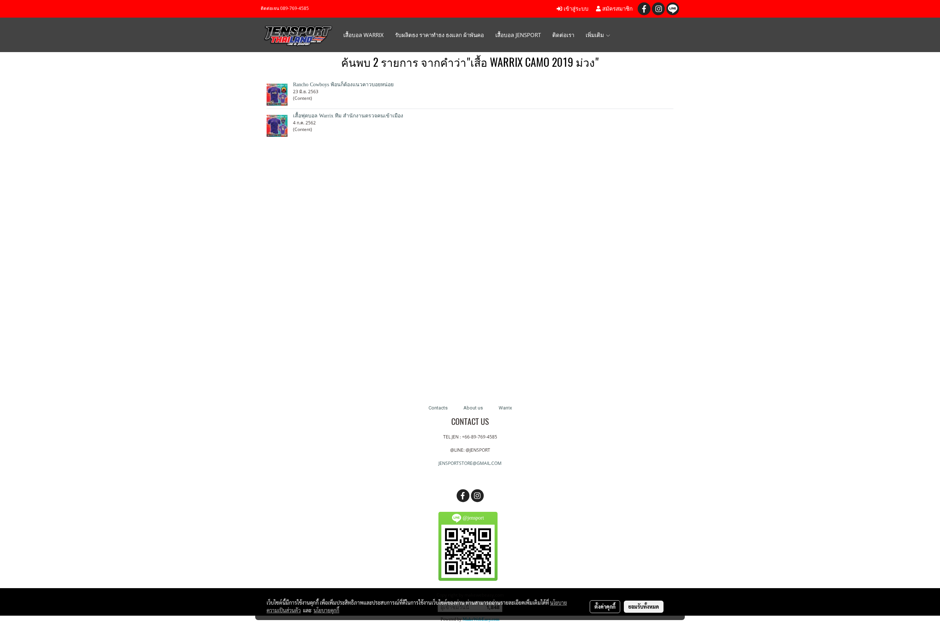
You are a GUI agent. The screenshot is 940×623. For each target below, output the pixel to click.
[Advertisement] (470, 275)
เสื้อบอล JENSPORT (518, 35)
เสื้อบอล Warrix (363, 35)
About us (473, 408)
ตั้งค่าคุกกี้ (604, 606)
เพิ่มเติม (595, 35)
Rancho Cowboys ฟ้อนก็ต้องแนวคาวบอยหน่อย (343, 84)
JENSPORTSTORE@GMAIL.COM (470, 463)
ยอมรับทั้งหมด (643, 606)
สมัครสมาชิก (617, 9)
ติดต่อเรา (563, 35)
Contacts (438, 408)
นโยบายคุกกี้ (326, 610)
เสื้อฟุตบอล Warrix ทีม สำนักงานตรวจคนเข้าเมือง (348, 116)
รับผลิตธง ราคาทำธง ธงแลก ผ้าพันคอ (439, 35)
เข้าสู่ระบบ (575, 9)
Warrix (505, 408)
